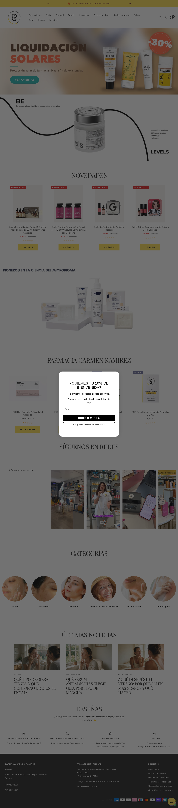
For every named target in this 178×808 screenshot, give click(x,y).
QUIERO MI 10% (89, 418)
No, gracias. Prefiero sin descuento (89, 424)
